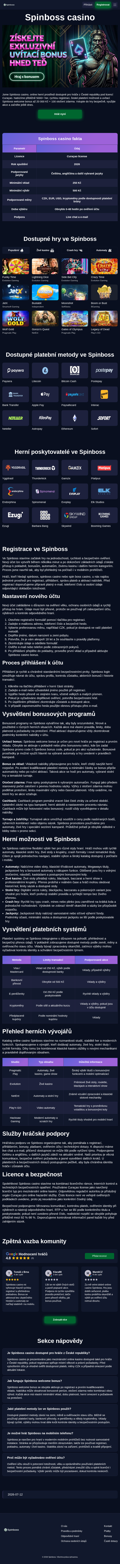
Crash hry (72, 250)
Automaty (101, 250)
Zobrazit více (60, 1319)
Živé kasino (43, 250)
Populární (13, 250)
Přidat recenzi (99, 1256)
